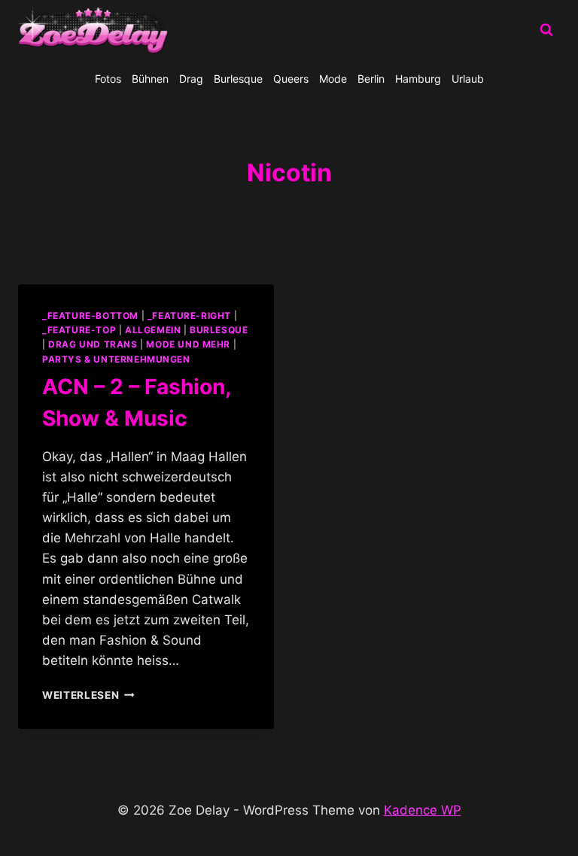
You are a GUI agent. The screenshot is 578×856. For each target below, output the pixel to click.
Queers (291, 78)
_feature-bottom (90, 315)
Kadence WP (422, 810)
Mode (333, 78)
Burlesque (238, 78)
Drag (191, 78)
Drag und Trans (92, 344)
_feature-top (79, 329)
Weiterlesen (88, 695)
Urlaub (468, 78)
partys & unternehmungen (116, 359)
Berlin (371, 78)
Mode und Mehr (188, 344)
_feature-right (189, 315)
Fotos (108, 78)
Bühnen (150, 78)
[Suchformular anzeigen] (546, 30)
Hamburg (418, 78)
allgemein (153, 329)
